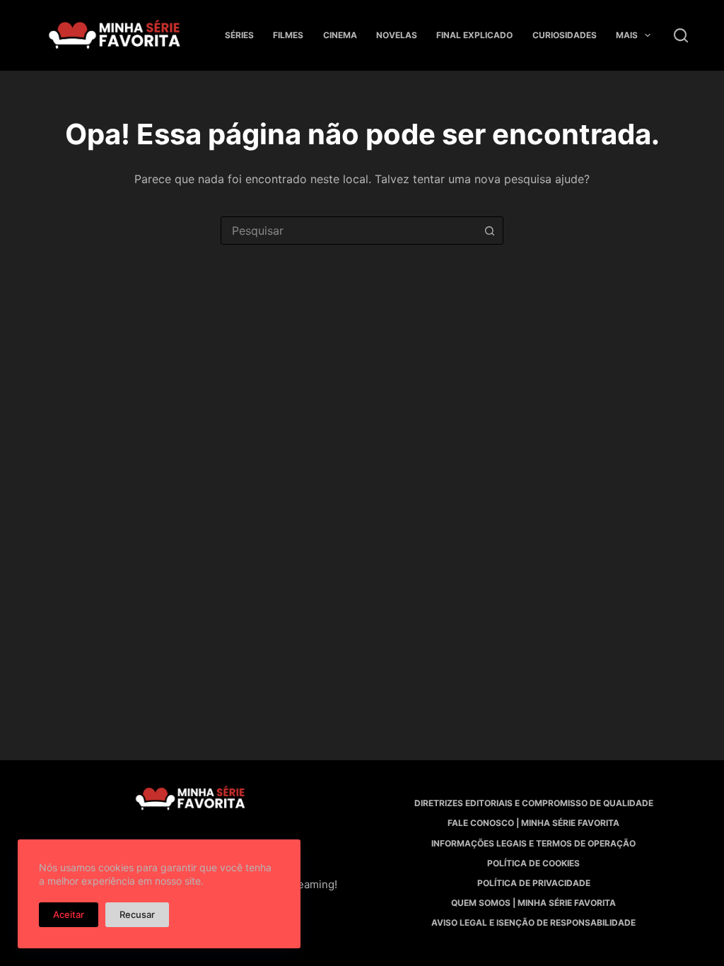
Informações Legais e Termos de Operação (533, 843)
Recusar (137, 914)
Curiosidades (564, 35)
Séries (239, 35)
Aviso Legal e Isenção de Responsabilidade (533, 922)
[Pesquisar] (681, 35)
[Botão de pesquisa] (489, 230)
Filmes (288, 35)
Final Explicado (474, 35)
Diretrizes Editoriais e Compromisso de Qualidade (533, 803)
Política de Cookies (533, 863)
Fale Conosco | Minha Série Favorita (533, 822)
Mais (627, 35)
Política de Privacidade (533, 883)
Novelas (396, 35)
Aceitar (68, 914)
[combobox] (348, 230)
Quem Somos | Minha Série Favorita (533, 902)
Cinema (340, 35)
